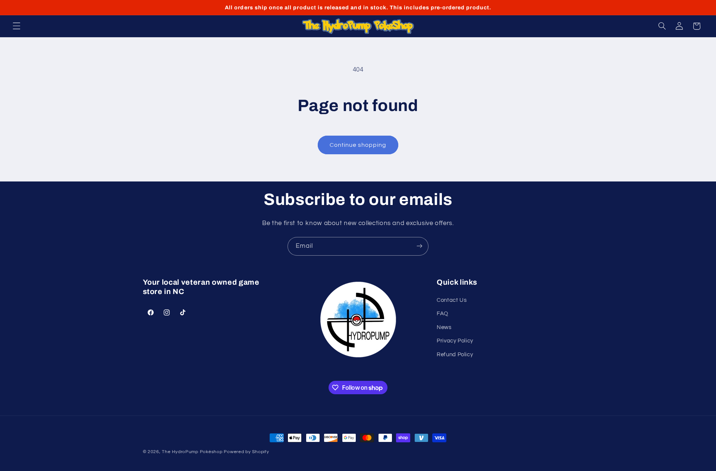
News (444, 327)
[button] (16, 26)
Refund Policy (455, 354)
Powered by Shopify (246, 452)
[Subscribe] (419, 246)
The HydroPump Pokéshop (192, 452)
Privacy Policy (455, 341)
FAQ (442, 314)
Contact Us (452, 300)
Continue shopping (358, 145)
